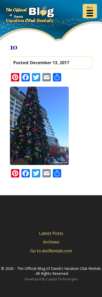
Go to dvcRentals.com (51, 251)
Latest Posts (51, 233)
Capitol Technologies (62, 279)
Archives (51, 242)
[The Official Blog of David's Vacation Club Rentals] (51, 15)
